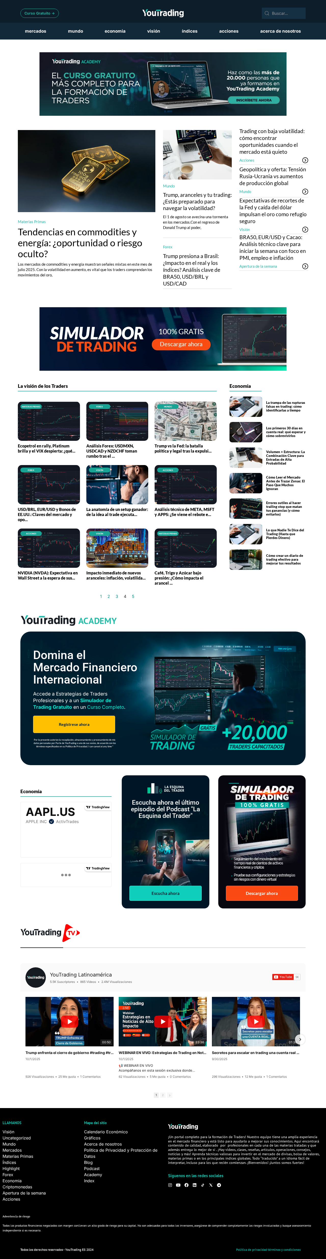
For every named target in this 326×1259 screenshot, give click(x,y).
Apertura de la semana (258, 266)
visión (153, 31)
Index (89, 1180)
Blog (88, 1162)
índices (190, 31)
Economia (12, 1180)
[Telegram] (219, 1185)
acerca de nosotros (280, 31)
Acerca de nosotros (103, 1144)
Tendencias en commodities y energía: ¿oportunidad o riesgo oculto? (80, 242)
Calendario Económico (106, 1131)
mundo (75, 31)
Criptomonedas (17, 1186)
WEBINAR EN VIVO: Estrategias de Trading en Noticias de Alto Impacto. (163, 1052)
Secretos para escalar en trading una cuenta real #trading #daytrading (256, 1052)
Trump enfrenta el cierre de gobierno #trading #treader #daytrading (69, 1052)
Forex (167, 247)
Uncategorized (17, 1137)
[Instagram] (170, 1185)
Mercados (12, 1150)
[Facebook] (186, 1185)
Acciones (246, 160)
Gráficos (92, 1137)
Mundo (169, 186)
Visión (244, 229)
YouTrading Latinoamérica (81, 975)
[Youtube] (178, 1185)
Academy (93, 1174)
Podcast (92, 1168)
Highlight (11, 1168)
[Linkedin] (195, 1185)
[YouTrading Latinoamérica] (35, 977)
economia (115, 31)
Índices (9, 1162)
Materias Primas (32, 221)
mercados (35, 31)
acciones (229, 31)
